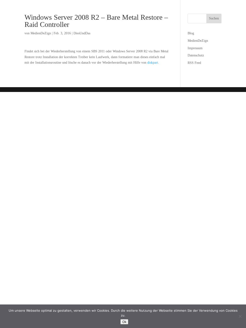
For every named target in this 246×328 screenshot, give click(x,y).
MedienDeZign (41, 33)
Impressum (195, 48)
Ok (124, 322)
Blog (191, 33)
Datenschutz (196, 55)
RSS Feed (194, 63)
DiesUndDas (82, 33)
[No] (240, 316)
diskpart (152, 62)
